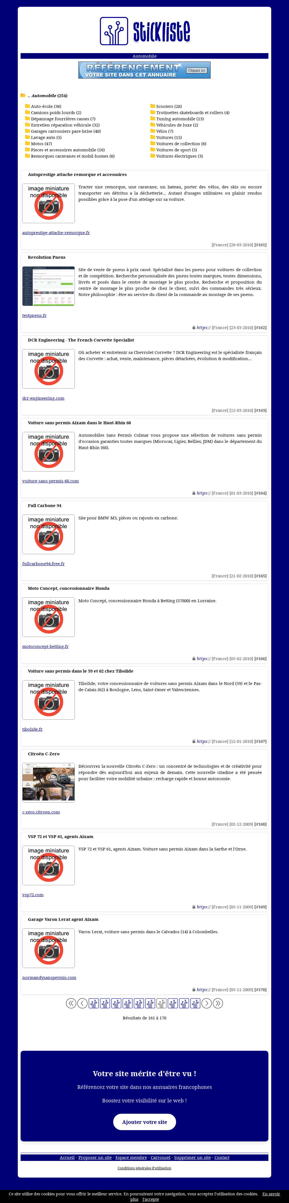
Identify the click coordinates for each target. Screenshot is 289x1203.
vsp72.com (32, 894)
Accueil (67, 1157)
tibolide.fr (32, 729)
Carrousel (160, 1157)
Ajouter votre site (144, 1122)
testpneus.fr (34, 315)
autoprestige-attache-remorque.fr (56, 232)
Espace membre (131, 1157)
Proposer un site (95, 1157)
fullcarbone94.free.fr (43, 563)
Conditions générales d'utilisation (144, 1168)
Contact (221, 1157)
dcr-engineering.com (43, 398)
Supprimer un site (192, 1157)
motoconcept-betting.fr (45, 646)
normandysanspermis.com (49, 977)
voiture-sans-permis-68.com (50, 481)
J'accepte (151, 1199)
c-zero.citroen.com (41, 812)
